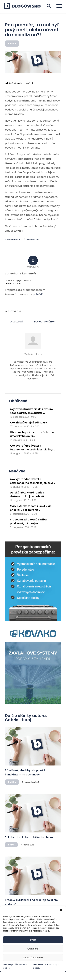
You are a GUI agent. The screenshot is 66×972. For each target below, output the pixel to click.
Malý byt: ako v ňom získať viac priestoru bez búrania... (30, 508)
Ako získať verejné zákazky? (28, 422)
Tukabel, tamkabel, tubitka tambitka (29, 837)
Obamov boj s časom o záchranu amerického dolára (32, 434)
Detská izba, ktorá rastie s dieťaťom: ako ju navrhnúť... (28, 494)
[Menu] (57, 6)
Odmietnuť (33, 948)
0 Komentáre (32, 239)
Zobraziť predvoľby (33, 957)
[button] (61, 910)
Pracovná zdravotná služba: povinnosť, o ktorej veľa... (28, 521)
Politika (12, 43)
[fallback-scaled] (33, 62)
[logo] (24, 6)
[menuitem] (57, 6)
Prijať (33, 939)
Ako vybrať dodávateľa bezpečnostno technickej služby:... (32, 447)
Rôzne (11, 844)
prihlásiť (38, 294)
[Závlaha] (33, 702)
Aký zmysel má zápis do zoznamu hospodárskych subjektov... (32, 411)
